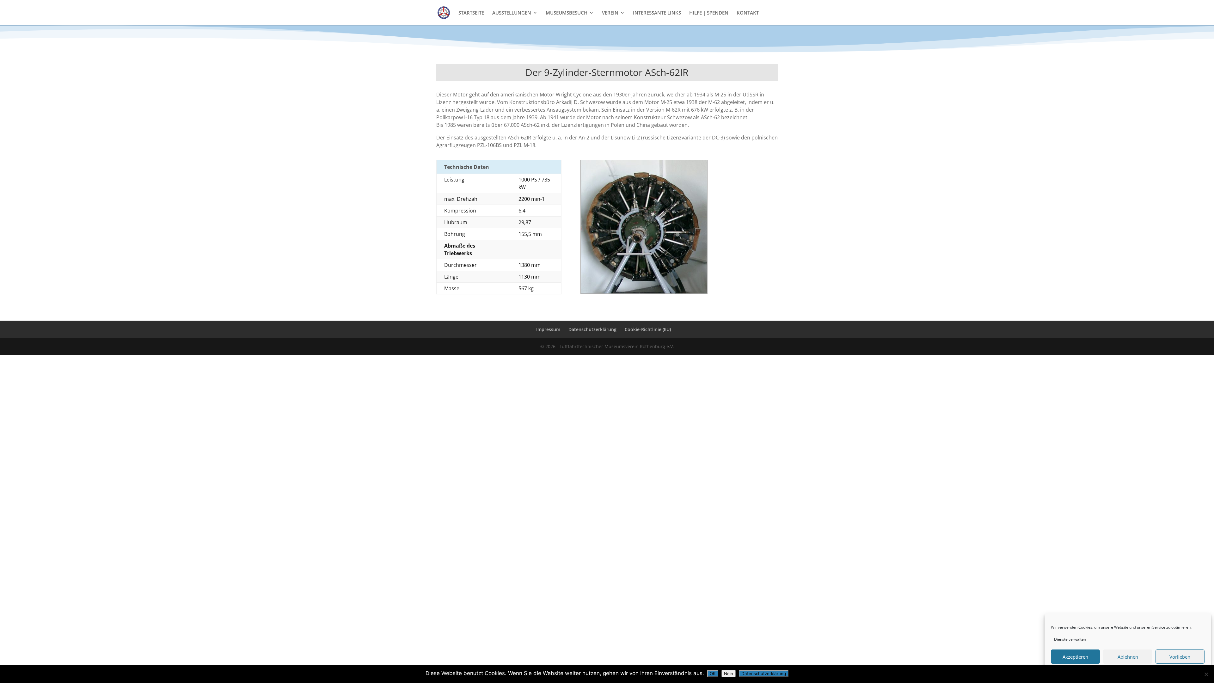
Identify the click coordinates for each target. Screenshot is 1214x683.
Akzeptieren (1075, 657)
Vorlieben (1179, 657)
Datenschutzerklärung (592, 329)
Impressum (548, 329)
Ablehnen (1128, 657)
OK (713, 673)
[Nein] (1206, 674)
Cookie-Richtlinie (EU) (648, 329)
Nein (728, 673)
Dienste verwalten (1070, 639)
